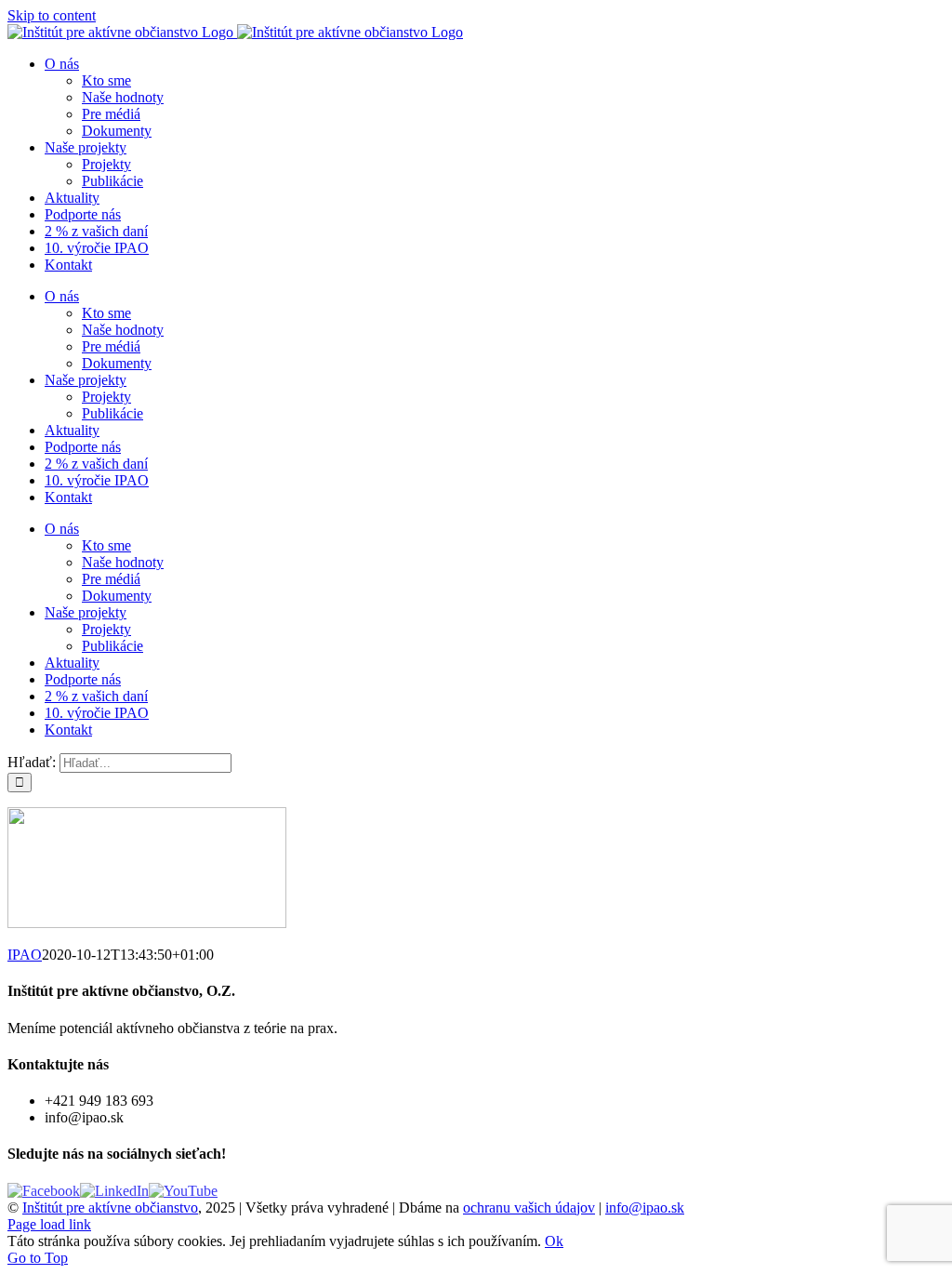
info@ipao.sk (644, 1207)
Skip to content (51, 15)
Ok (554, 1241)
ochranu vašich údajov (529, 1207)
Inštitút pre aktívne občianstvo (110, 1207)
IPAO (24, 954)
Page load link (49, 1224)
